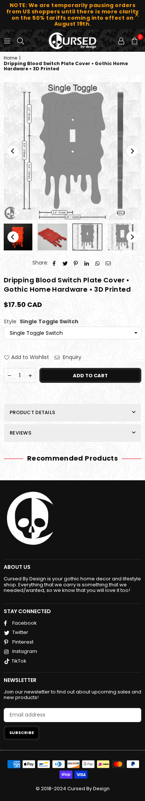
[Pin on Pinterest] (76, 263)
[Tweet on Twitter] (65, 263)
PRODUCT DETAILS (32, 412)
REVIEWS (20, 432)
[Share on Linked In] (87, 263)
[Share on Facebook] (54, 263)
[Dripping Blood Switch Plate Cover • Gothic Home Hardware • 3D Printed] (52, 237)
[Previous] (13, 151)
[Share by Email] (108, 263)
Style (41, 321)
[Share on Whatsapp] (97, 263)
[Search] (20, 40)
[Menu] (7, 40)
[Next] (132, 151)
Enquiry (71, 357)
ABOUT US (17, 567)
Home (10, 58)
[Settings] (121, 40)
